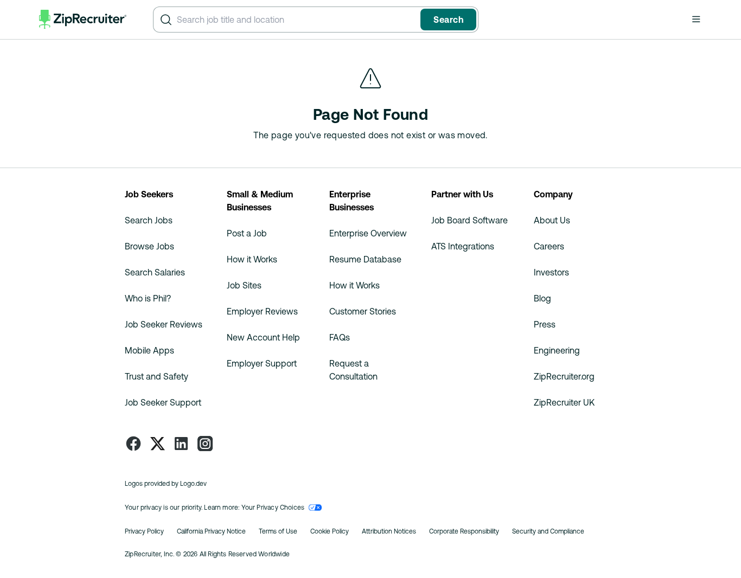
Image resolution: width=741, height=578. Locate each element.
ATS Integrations (462, 246)
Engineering (557, 350)
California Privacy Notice (211, 531)
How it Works (252, 259)
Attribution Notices (389, 531)
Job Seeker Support (163, 402)
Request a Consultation (353, 369)
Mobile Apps (149, 350)
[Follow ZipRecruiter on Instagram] (205, 443)
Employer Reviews (262, 311)
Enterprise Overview (368, 233)
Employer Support (262, 363)
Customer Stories (362, 311)
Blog (542, 298)
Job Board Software (469, 220)
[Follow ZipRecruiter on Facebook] (133, 443)
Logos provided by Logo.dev (166, 483)
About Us (552, 220)
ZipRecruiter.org (564, 376)
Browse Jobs (149, 246)
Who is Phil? (148, 298)
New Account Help (263, 337)
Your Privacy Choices (273, 507)
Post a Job (247, 233)
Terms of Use (278, 531)
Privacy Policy (144, 531)
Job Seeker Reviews (163, 324)
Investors (551, 272)
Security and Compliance (548, 531)
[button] (695, 19)
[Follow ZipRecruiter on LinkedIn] (181, 443)
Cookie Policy (329, 531)
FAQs (339, 337)
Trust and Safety (156, 376)
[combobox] (296, 19)
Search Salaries (155, 272)
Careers (549, 246)
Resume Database (365, 259)
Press (544, 324)
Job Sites (244, 285)
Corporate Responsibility (464, 531)
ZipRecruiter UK (564, 402)
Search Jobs (149, 220)
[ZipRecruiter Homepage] (83, 19)
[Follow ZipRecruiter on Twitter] (157, 443)
